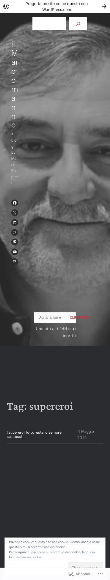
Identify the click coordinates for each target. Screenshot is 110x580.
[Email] (14, 261)
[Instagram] (14, 232)
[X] (14, 212)
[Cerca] (78, 23)
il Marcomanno (14, 84)
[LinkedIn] (14, 222)
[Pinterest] (14, 242)
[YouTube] (14, 251)
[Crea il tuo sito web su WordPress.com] (55, 6)
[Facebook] (14, 203)
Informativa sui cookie (25, 557)
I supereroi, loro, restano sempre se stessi (34, 434)
